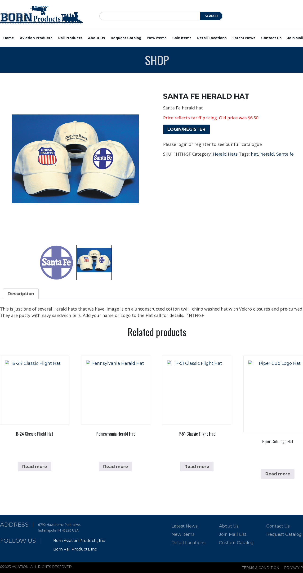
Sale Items (181, 38)
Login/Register (186, 129)
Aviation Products (36, 38)
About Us (96, 38)
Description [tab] (21, 293)
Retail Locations (212, 38)
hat (254, 154)
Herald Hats (225, 154)
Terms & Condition (260, 568)
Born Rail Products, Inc (74, 549)
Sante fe (285, 154)
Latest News (243, 38)
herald (267, 154)
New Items (156, 38)
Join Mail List (232, 534)
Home (8, 38)
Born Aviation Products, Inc (78, 540)
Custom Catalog (236, 542)
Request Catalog (126, 38)
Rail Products (70, 38)
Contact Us (271, 38)
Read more (34, 466)
